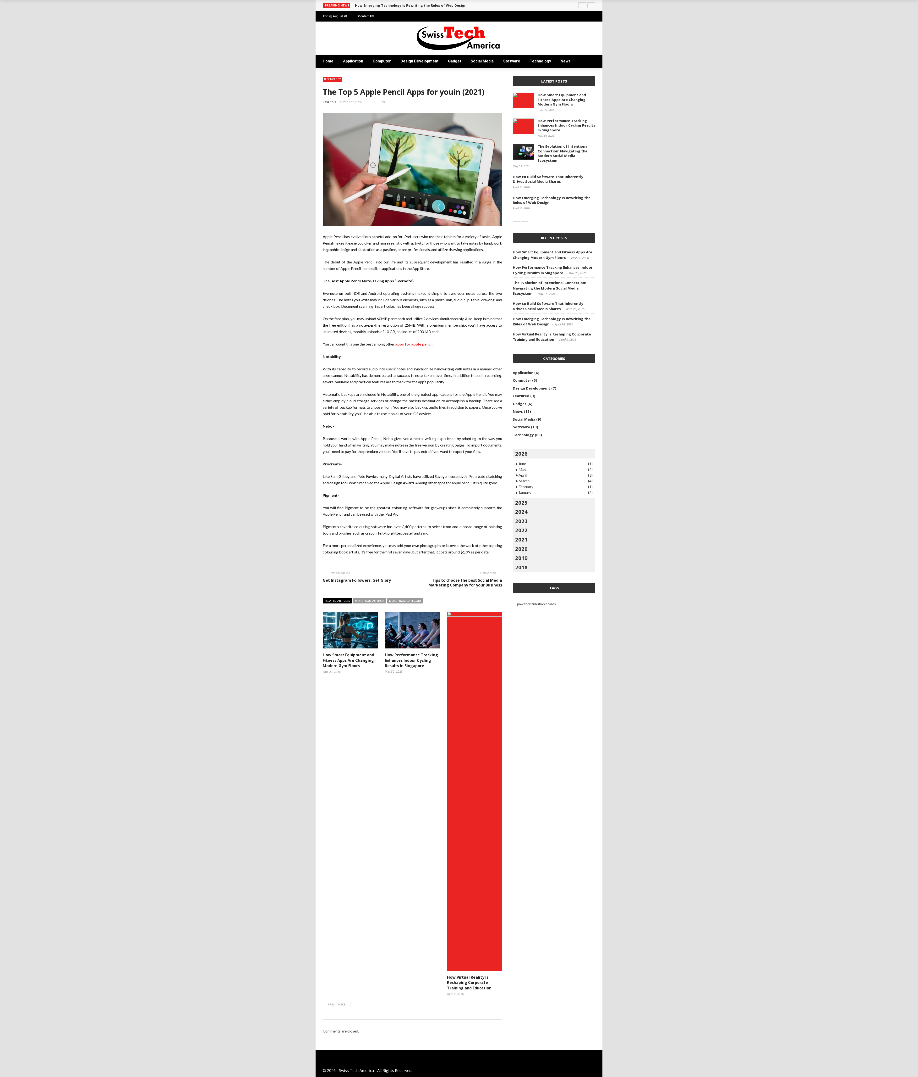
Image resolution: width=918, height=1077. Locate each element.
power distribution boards (536, 604)
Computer (334, 46)
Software (333, 84)
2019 (521, 557)
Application (335, 36)
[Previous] (516, 219)
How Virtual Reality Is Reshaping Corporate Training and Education (469, 983)
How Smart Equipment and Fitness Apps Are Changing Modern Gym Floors (562, 99)
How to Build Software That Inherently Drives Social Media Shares (548, 179)
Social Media (336, 74)
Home (329, 26)
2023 (521, 521)
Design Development (419, 61)
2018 (521, 567)
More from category (405, 601)
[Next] (524, 219)
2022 (521, 530)
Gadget (454, 61)
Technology (336, 93)
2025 (521, 502)
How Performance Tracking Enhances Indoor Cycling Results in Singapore (411, 660)
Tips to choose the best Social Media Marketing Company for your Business (465, 583)
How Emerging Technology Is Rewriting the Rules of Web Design (551, 200)
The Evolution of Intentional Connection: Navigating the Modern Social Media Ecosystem (563, 153)
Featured (521, 395)
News (328, 103)
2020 (521, 548)
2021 (521, 539)
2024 (521, 511)
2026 (521, 453)
